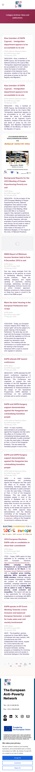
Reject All (18, 768)
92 (25, 664)
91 (21, 664)
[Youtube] (5, 719)
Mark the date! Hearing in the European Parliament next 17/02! (17, 305)
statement (9, 518)
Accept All (17, 758)
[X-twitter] (16, 716)
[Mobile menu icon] (3, 5)
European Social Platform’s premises (17, 571)
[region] (17, 756)
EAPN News (8, 191)
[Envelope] (27, 716)
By (12, 53)
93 (30, 664)
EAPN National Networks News (15, 51)
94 (11, 666)
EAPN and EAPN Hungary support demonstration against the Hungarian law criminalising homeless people (16, 410)
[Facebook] (5, 716)
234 (19, 666)
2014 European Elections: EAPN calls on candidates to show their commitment (17, 542)
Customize (17, 763)
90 (17, 664)
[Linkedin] (10, 716)
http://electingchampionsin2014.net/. (17, 563)
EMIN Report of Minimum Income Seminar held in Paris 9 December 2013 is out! (17, 257)
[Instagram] (22, 716)
